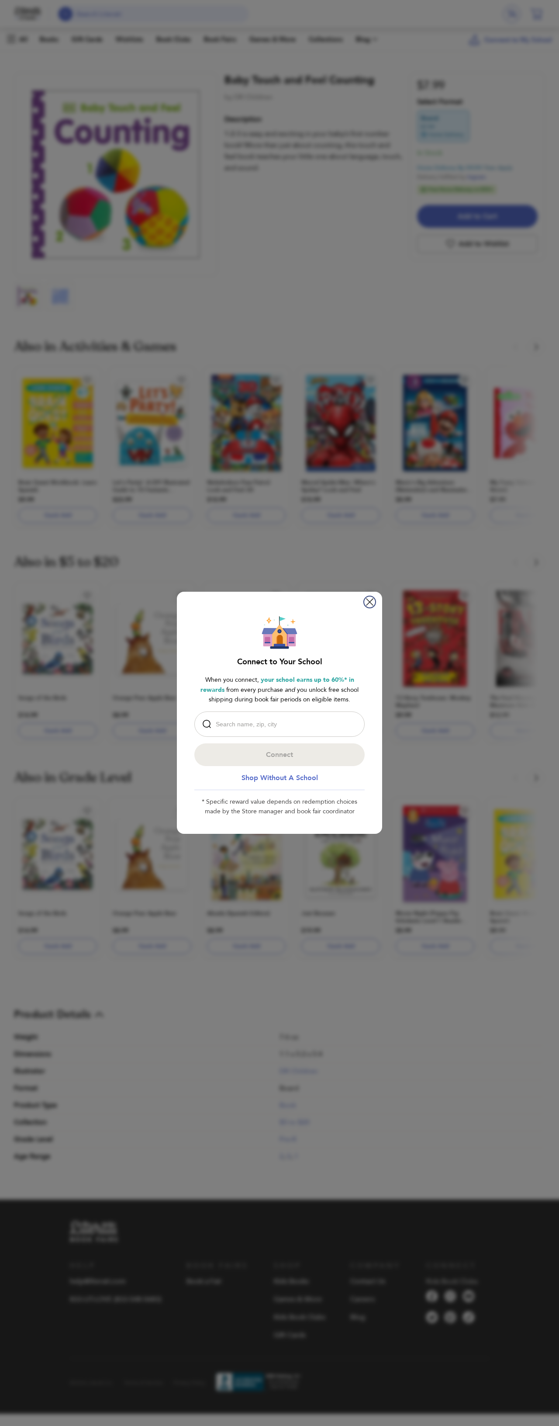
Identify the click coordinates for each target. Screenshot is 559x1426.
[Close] (369, 602)
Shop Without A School (280, 778)
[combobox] (281, 724)
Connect (279, 755)
